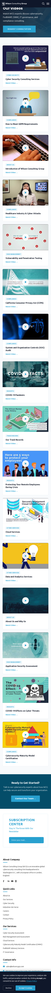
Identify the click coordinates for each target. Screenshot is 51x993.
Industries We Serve (10, 907)
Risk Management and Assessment (16, 937)
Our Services (8, 899)
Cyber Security (8, 903)
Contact (6, 915)
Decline (9, 988)
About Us (6, 896)
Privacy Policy (8, 919)
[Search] (43, 3)
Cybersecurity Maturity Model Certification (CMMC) (22, 944)
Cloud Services (8, 941)
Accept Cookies (25, 988)
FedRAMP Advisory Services (13, 948)
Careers (6, 911)
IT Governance (8, 952)
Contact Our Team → (25, 798)
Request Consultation (19, 29)
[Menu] (48, 3)
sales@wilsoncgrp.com (15, 966)
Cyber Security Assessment (13, 933)
